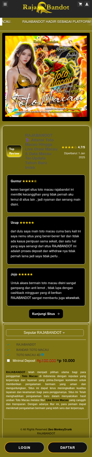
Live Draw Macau (57, 400)
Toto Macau (30, 376)
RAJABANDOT (15, 372)
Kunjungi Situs (43, 313)
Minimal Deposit (44, 360)
